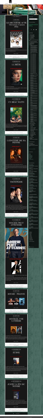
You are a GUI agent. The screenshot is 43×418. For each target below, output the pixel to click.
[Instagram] (34, 29)
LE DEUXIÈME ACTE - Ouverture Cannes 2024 (16, 25)
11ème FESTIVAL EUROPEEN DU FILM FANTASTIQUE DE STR (33, 47)
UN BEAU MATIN (16, 102)
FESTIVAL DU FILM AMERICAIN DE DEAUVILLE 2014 (34, 75)
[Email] (10, 1)
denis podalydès (17, 215)
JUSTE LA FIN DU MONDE (16, 385)
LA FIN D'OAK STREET (31, 173)
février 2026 (30, 237)
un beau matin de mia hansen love (10, 133)
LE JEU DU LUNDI (32, 131)
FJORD (30, 170)
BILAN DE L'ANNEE (32, 125)
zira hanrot (16, 311)
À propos (15, 3)
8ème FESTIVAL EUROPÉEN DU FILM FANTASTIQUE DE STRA (33, 49)
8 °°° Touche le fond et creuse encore (34, 42)
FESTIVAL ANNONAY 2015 (33, 62)
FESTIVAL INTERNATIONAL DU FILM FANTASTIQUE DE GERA (33, 105)
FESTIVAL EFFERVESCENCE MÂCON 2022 (33, 104)
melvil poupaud (25, 133)
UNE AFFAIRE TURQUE (31, 179)
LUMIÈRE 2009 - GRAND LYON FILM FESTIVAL (33, 117)
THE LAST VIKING (31, 190)
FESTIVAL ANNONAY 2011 (33, 58)
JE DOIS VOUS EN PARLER (14, 409)
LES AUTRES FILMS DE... (32, 132)
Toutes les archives (31, 241)
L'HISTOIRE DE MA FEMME (16, 141)
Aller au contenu (2, 0)
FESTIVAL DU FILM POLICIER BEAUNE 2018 (33, 80)
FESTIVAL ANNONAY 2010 (33, 57)
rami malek (26, 286)
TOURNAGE (31, 136)
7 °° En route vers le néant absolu (33, 41)
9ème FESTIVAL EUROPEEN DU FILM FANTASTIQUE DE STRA (33, 51)
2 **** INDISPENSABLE (14, 285)
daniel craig (20, 286)
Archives (10, 3)
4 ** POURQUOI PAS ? (32, 38)
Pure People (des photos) (32, 144)
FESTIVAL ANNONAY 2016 (33, 63)
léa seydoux (17, 133)
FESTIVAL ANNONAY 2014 (33, 61)
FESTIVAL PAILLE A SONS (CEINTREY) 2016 (33, 109)
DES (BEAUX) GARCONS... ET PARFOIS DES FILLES (34, 130)
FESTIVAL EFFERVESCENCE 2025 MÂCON (33, 100)
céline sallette (22, 311)
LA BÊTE (16, 64)
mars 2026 (30, 236)
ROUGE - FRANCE (16, 294)
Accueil (6, 3)
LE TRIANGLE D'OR (31, 185)
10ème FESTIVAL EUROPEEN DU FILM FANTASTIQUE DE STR (33, 45)
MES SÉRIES (31, 138)
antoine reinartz (17, 345)
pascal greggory (21, 133)
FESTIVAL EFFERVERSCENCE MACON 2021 (34, 93)
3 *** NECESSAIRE (14, 132)
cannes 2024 (18, 57)
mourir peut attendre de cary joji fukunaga (12, 286)
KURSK (16, 352)
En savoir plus (30, 417)
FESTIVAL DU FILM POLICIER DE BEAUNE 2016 (33, 87)
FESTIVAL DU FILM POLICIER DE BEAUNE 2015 (33, 85)
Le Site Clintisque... (31, 143)
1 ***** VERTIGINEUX (32, 35)
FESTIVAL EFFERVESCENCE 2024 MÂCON (33, 98)
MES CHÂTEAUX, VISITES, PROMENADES (33, 135)
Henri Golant (30, 157)
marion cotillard (25, 410)
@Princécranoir (31, 210)
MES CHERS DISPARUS (32, 133)
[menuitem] (7, 3)
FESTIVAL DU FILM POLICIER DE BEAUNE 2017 (33, 88)
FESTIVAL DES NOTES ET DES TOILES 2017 (33, 73)
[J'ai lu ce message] (42, 417)
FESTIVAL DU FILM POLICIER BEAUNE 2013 (33, 78)
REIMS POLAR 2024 (32, 122)
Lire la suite (16, 53)
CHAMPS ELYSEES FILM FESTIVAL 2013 (33, 52)
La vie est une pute (32, 137)
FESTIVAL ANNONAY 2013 (33, 60)
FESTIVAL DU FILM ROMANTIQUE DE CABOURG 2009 (34, 92)
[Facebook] (31, 29)
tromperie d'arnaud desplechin (10, 215)
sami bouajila (19, 311)
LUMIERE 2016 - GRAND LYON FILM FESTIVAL (33, 116)
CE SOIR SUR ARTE (35, 210)
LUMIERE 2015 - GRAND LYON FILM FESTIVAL (33, 114)
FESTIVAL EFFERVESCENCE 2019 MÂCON (33, 97)
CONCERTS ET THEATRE (33, 127)
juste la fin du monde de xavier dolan (11, 410)
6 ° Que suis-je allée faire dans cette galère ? (14, 214)
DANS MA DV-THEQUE (32, 128)
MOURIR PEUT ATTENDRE (16, 224)
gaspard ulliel (17, 410)
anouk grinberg (24, 215)
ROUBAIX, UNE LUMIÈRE (16, 320)
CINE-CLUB (31, 126)
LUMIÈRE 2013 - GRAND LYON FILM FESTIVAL (33, 119)
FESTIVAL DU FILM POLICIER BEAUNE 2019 (33, 82)
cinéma (15, 133)
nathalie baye (20, 410)
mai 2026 (30, 234)
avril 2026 (30, 235)
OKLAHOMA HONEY (31, 165)
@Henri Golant (30, 220)
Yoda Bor (30, 203)
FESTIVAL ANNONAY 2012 (33, 59)
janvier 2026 (30, 238)
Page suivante (17, 413)
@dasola (30, 227)
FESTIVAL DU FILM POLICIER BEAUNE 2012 (33, 77)
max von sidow (17, 377)
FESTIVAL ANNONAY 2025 (33, 72)
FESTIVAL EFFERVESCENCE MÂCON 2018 (33, 102)
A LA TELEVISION (32, 124)
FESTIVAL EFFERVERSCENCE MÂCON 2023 (34, 95)
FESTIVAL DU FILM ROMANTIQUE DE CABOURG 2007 (34, 90)
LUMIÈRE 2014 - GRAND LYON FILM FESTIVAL (33, 121)
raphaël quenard (15, 57)
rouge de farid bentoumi (11, 311)
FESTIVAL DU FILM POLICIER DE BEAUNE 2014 (33, 83)
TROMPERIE (16, 182)
